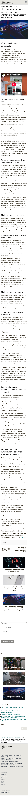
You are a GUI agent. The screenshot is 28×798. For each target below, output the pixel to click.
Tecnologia (3, 786)
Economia (3, 774)
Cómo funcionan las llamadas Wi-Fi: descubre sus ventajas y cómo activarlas (20, 549)
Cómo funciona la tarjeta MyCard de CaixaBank (6, 549)
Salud (2, 781)
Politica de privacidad (5, 792)
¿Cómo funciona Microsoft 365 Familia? (10, 714)
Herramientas (4, 776)
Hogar (2, 777)
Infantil (3, 784)
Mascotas (3, 779)
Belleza (2, 782)
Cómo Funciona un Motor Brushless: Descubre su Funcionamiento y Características (13, 716)
